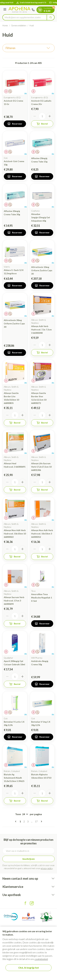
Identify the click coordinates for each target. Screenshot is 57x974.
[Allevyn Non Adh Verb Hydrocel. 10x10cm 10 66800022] (15, 509)
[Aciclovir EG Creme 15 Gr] (15, 82)
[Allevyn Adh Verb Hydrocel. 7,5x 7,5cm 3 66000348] (42, 305)
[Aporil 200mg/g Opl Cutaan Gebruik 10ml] (15, 643)
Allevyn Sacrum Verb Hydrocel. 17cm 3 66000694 (14, 600)
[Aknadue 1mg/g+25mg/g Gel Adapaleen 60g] (42, 196)
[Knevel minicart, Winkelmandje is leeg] (40, 10)
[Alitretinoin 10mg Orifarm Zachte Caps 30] (42, 252)
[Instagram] (31, 903)
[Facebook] (25, 903)
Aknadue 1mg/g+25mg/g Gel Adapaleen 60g (40, 217)
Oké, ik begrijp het (28, 967)
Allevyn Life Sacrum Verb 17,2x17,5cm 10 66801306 (41, 466)
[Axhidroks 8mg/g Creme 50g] (42, 643)
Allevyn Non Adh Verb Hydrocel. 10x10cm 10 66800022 (15, 533)
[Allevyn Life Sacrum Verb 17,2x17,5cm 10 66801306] (42, 442)
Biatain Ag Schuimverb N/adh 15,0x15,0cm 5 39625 (14, 777)
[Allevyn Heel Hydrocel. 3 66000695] (15, 442)
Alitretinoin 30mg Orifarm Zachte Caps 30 (14, 323)
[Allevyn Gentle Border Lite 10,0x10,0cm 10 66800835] (15, 372)
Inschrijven (28, 858)
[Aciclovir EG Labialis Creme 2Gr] (42, 82)
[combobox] (24, 17)
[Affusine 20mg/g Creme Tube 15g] (42, 143)
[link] (16, 821)
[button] (28, 48)
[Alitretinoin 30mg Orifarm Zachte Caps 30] (15, 305)
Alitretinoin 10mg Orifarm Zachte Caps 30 (41, 270)
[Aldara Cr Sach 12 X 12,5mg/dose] (15, 252)
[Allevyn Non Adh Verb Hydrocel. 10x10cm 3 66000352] (42, 509)
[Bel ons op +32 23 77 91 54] (33, 9)
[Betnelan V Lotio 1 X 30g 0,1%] (15, 703)
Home (5, 25)
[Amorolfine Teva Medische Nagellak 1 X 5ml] (42, 576)
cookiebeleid (41, 959)
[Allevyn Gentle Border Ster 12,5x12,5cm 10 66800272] (42, 372)
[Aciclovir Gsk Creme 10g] (15, 143)
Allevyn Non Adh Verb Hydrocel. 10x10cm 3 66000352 (42, 533)
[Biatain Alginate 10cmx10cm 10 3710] (42, 756)
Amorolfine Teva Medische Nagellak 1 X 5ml (41, 597)
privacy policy (47, 868)
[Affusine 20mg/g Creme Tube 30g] (15, 196)
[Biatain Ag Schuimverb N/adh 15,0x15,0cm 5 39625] (15, 756)
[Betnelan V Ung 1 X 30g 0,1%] (42, 703)
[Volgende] (41, 821)
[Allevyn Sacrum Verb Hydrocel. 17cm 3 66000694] (15, 576)
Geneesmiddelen (18, 25)
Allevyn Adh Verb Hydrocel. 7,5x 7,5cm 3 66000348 (41, 329)
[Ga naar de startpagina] (19, 9)
